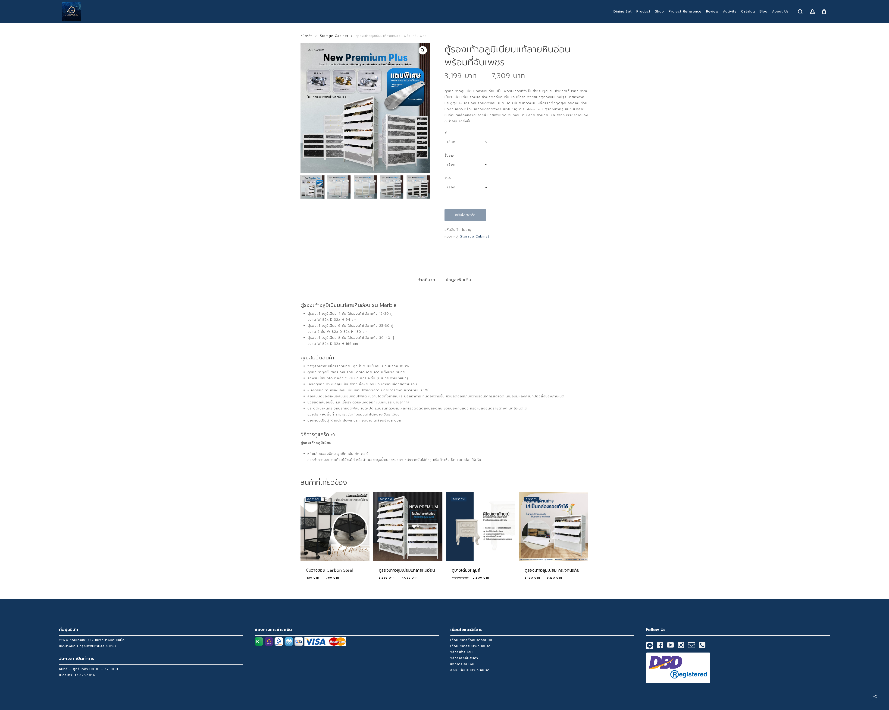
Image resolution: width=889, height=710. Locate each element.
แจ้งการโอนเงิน (462, 664)
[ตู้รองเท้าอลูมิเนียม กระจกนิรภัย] (553, 526)
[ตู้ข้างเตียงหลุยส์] (480, 526)
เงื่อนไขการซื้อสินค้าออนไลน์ (472, 640)
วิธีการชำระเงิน (461, 652)
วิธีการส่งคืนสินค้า (464, 658)
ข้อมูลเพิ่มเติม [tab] (458, 280)
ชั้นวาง (449, 156)
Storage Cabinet (334, 36)
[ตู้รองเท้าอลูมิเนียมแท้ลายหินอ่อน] (407, 526)
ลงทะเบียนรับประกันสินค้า (470, 670)
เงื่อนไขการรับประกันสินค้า (470, 646)
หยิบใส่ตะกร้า (465, 215)
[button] (423, 50)
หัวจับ (448, 178)
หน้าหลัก (307, 36)
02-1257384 (84, 675)
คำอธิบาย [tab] (426, 280)
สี (445, 133)
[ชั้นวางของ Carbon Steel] (335, 526)
